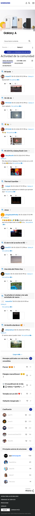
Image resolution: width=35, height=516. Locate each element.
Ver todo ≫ (17, 358)
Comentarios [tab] (7, 63)
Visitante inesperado (11, 401)
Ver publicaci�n (14, 80)
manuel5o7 (8, 301)
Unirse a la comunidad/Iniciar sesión (19, 52)
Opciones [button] (29, 47)
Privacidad (4, 503)
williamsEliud (9, 330)
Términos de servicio (8, 499)
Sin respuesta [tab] (7, 66)
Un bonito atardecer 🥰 (13, 325)
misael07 (8, 76)
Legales (3, 506)
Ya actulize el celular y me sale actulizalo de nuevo (16, 296)
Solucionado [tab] (19, 63)
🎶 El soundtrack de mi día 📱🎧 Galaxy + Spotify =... (13, 385)
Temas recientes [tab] (8, 61)
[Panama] (5, 3)
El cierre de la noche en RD (14, 243)
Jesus (6, 210)
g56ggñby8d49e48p (11, 215)
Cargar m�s (16, 354)
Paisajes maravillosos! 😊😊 (14, 374)
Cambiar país (15, 510)
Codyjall (7, 186)
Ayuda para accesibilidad (9, 496)
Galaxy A (30, 76)
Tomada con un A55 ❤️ (12, 394)
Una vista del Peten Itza (13, 269)
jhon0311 (8, 247)
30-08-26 (8, 98)
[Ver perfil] (2, 76)
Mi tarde (7, 72)
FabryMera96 (9, 155)
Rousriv (7, 274)
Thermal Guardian (11, 181)
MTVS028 (8, 103)
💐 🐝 (6, 124)
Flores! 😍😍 (8, 367)
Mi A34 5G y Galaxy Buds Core (15, 151)
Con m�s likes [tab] (21, 61)
